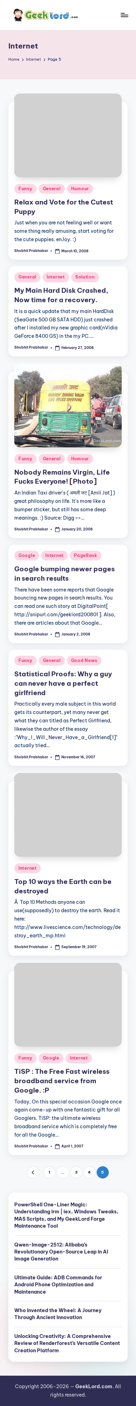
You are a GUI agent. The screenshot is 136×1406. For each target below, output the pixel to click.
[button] (33, 1172)
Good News (84, 660)
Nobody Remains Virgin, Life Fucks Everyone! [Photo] (62, 477)
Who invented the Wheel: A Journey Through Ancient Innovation (57, 1314)
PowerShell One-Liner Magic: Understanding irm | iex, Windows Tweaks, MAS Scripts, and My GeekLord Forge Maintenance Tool (66, 1215)
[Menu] (124, 15)
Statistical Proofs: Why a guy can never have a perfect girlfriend (63, 683)
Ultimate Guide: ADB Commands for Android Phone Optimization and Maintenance (58, 1284)
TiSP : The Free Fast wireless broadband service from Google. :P (61, 1080)
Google (26, 555)
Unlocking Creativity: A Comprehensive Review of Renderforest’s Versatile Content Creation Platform (67, 1343)
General (52, 188)
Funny (25, 188)
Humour (80, 188)
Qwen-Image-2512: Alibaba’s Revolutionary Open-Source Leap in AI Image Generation (61, 1252)
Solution (85, 277)
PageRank (85, 555)
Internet (56, 277)
